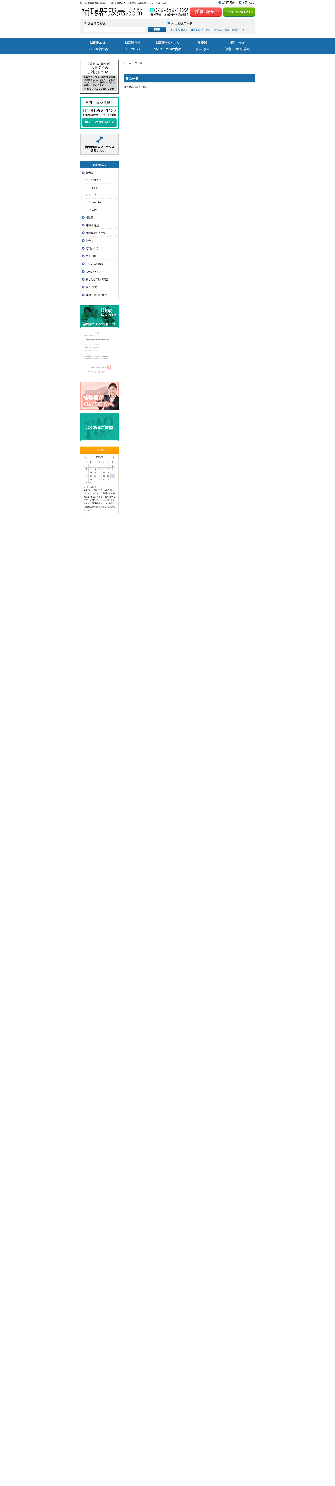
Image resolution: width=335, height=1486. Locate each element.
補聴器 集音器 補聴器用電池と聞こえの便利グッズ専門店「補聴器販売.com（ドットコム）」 (123, 3)
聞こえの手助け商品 (167, 49)
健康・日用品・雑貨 (237, 49)
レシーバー (95, 202)
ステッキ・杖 (132, 49)
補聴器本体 (98, 42)
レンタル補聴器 (179, 29)
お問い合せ (248, 2)
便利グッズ (237, 42)
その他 (93, 210)
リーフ (92, 195)
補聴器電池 (196, 29)
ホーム (127, 63)
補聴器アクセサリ (167, 42)
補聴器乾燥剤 (232, 29)
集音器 (202, 42)
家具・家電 (202, 49)
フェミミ (93, 187)
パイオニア (95, 180)
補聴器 (90, 217)
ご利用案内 (228, 2)
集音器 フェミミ (213, 29)
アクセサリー (93, 256)
